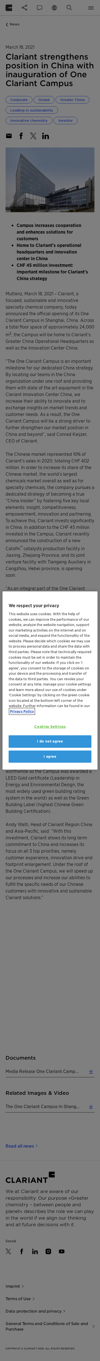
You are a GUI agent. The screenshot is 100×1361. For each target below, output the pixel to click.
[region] (50, 680)
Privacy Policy (22, 711)
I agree (50, 756)
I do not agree (50, 741)
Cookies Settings (50, 726)
